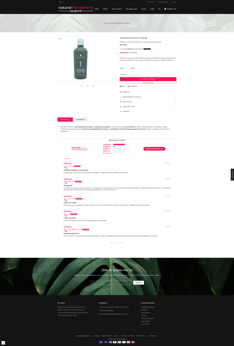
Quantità (123, 74)
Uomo (152, 9)
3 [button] (117, 243)
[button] (159, 9)
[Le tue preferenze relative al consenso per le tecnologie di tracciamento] (3, 343)
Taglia (122, 68)
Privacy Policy (145, 321)
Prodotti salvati (163, 2)
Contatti (144, 315)
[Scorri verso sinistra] (81, 86)
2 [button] (114, 243)
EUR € (61, 2)
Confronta (150, 2)
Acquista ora (148, 82)
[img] (68, 164)
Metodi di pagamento (148, 307)
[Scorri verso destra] (92, 86)
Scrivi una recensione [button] (154, 149)
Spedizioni (144, 310)
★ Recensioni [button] (232, 174)
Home (106, 23)
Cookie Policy (145, 324)
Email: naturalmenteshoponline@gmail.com (113, 314)
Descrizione (65, 119)
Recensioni (81, 119)
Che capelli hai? (131, 9)
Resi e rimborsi (145, 313)
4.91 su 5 (84, 148)
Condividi (125, 111)
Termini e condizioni (147, 318)
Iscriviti (139, 282)
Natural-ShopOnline (119, 339)
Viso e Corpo (117, 9)
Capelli (105, 9)
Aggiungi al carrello (148, 79)
